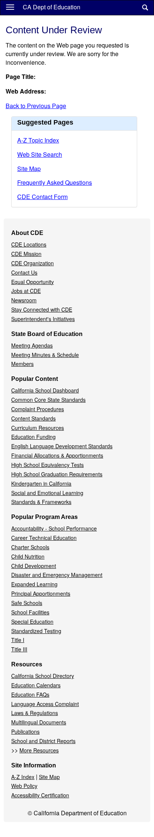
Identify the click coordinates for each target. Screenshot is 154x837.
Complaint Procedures (37, 409)
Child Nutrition (27, 556)
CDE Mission (26, 253)
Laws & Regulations (34, 713)
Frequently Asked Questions (54, 182)
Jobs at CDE (26, 290)
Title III (19, 649)
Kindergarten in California (41, 483)
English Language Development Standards (62, 446)
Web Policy (24, 785)
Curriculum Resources (37, 427)
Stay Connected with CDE (41, 309)
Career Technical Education (44, 537)
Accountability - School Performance (54, 528)
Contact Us (24, 272)
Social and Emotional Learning (47, 493)
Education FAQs (30, 694)
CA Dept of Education (51, 7)
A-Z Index (22, 777)
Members (22, 363)
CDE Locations (28, 244)
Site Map (29, 168)
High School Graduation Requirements (56, 474)
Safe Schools (26, 603)
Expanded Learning (34, 584)
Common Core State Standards (48, 399)
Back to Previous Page (36, 105)
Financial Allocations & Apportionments (57, 455)
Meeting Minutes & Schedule (45, 354)
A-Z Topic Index (38, 140)
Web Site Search (39, 154)
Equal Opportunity (32, 281)
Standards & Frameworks (41, 501)
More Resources (39, 750)
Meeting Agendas (32, 345)
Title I (17, 640)
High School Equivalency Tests (47, 464)
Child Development (33, 565)
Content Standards (33, 418)
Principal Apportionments (40, 593)
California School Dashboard (45, 390)
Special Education (32, 621)
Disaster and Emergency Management (56, 574)
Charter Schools (30, 547)
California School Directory (42, 675)
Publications (25, 731)
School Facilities (30, 612)
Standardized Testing (36, 631)
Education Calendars (36, 685)
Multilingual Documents (38, 722)
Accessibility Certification (40, 795)
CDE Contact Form (42, 196)
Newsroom (24, 300)
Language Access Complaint (45, 704)
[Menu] (10, 7)
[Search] (145, 7)
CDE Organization (32, 263)
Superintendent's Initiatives (43, 319)
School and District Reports (43, 741)
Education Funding (33, 436)
